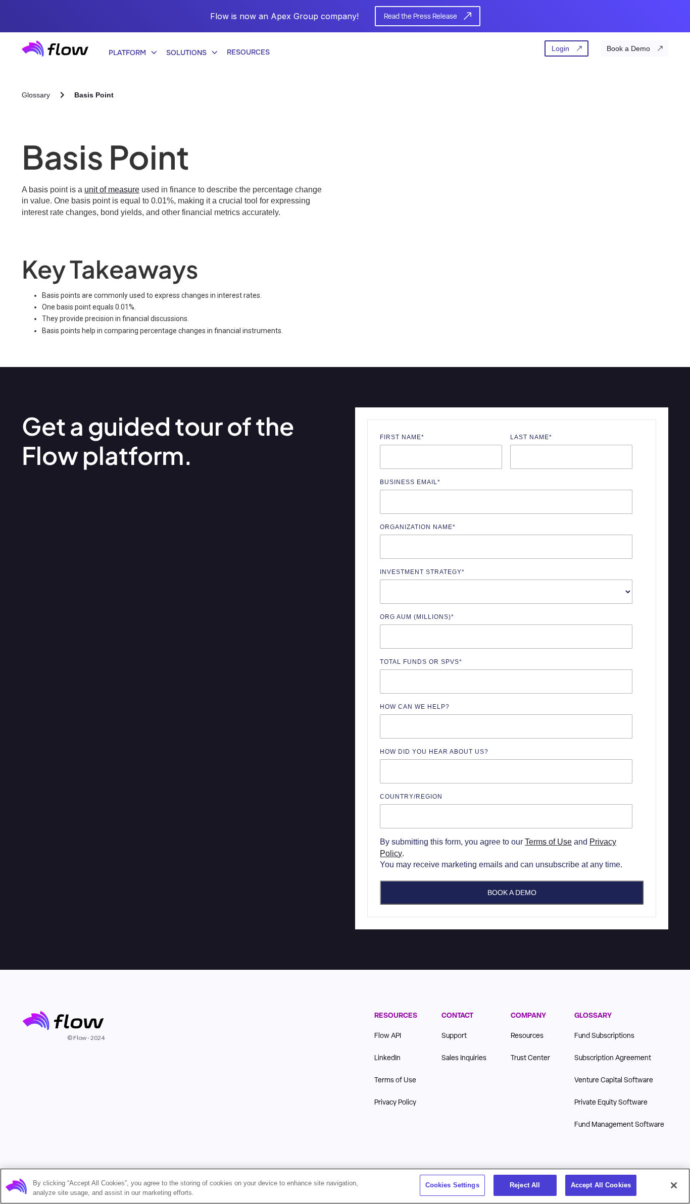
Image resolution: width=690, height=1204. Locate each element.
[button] (129, 48)
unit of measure (111, 189)
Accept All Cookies (601, 1185)
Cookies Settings (452, 1185)
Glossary (36, 95)
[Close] (674, 1185)
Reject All (525, 1185)
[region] (345, 1186)
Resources (248, 52)
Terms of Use (548, 841)
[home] (55, 48)
